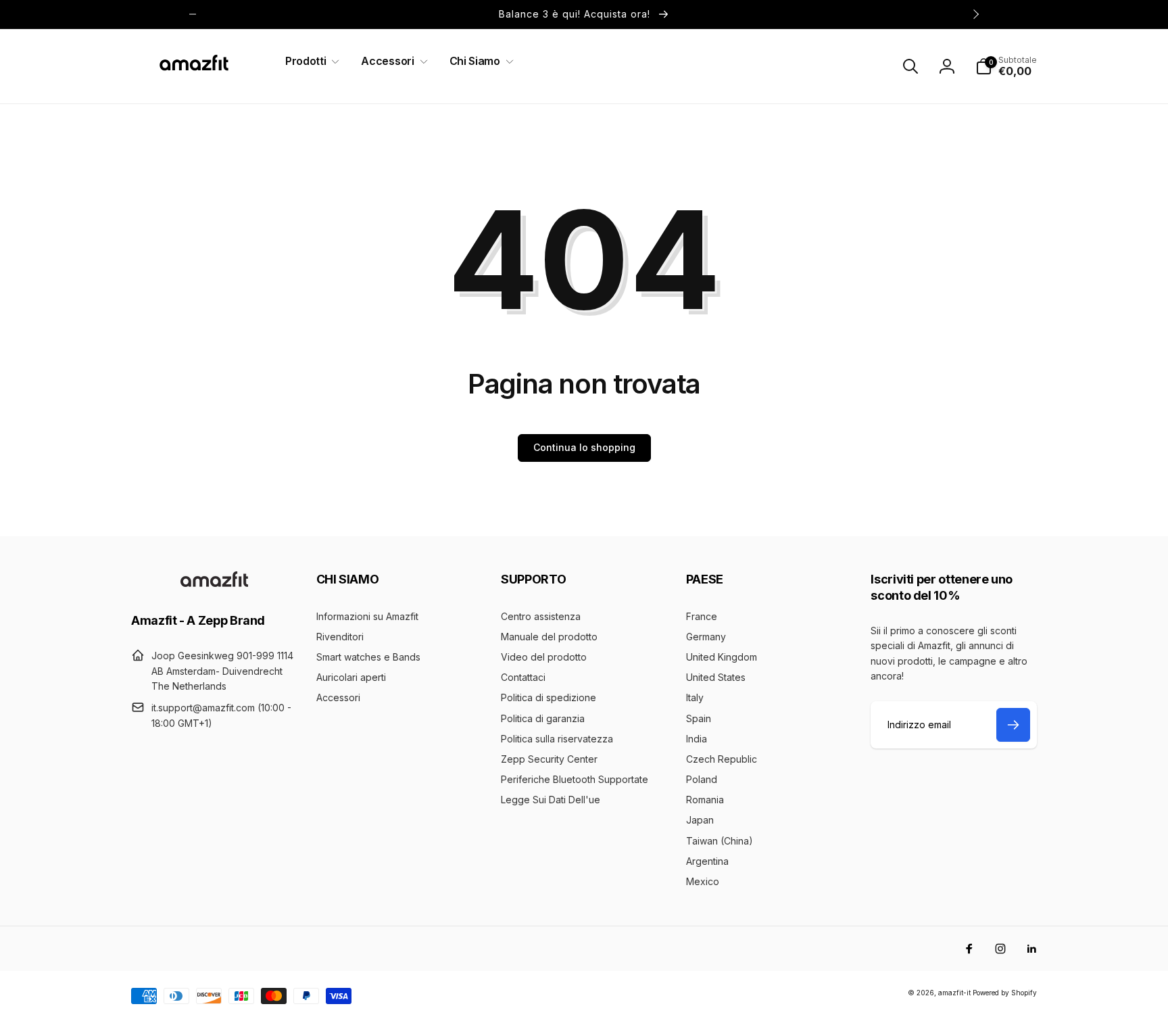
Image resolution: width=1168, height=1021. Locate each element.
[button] (309, 61)
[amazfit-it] (214, 583)
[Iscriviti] (1013, 725)
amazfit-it (954, 993)
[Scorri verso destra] (975, 14)
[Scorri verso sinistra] (192, 14)
